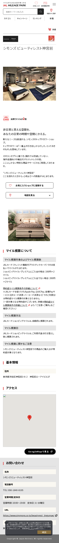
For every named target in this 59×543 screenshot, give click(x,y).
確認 (44, 532)
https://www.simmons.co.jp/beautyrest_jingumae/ (28, 515)
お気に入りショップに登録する (29, 185)
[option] (29, 226)
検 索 (41, 11)
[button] (29, 418)
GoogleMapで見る (38, 451)
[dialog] (28, 528)
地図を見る (29, 195)
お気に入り (36, 6)
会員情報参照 (45, 6)
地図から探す (51, 13)
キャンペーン (22, 18)
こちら (31, 528)
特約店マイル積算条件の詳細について (20, 288)
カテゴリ (7, 18)
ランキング (37, 18)
